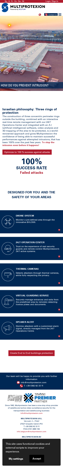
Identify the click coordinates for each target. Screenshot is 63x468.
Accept (36, 458)
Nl (23, 1)
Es (16, 1)
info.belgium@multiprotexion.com (31, 432)
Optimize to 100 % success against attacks (27, 152)
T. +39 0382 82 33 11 (33, 385)
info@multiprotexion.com (33, 382)
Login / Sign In (52, 1)
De (19, 1)
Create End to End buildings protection (31, 353)
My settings (16, 458)
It (9, 1)
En (6, 1)
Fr (12, 1)
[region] (31, 53)
